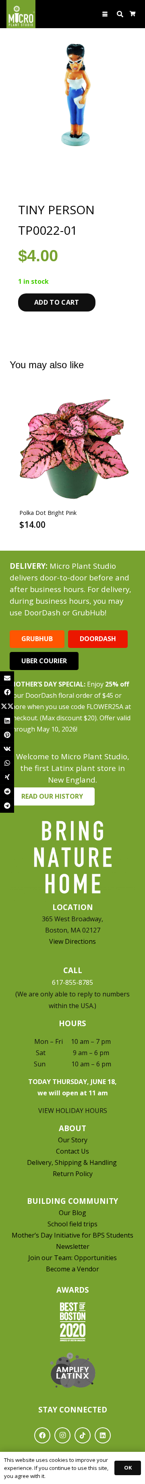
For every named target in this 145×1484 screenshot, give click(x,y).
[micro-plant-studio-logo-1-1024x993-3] (20, 14)
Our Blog (72, 1212)
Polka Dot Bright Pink (48, 513)
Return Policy (73, 1173)
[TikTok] (83, 1435)
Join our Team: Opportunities (72, 1257)
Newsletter (72, 1246)
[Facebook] (42, 1435)
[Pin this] (7, 735)
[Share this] (7, 692)
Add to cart (56, 302)
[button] (105, 14)
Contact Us (72, 1151)
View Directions (72, 941)
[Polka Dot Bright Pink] (72, 446)
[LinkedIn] (103, 1435)
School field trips (72, 1224)
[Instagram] (62, 1435)
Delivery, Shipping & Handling (72, 1162)
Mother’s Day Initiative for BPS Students (72, 1235)
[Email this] (7, 678)
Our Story (72, 1140)
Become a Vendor (72, 1269)
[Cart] (133, 14)
